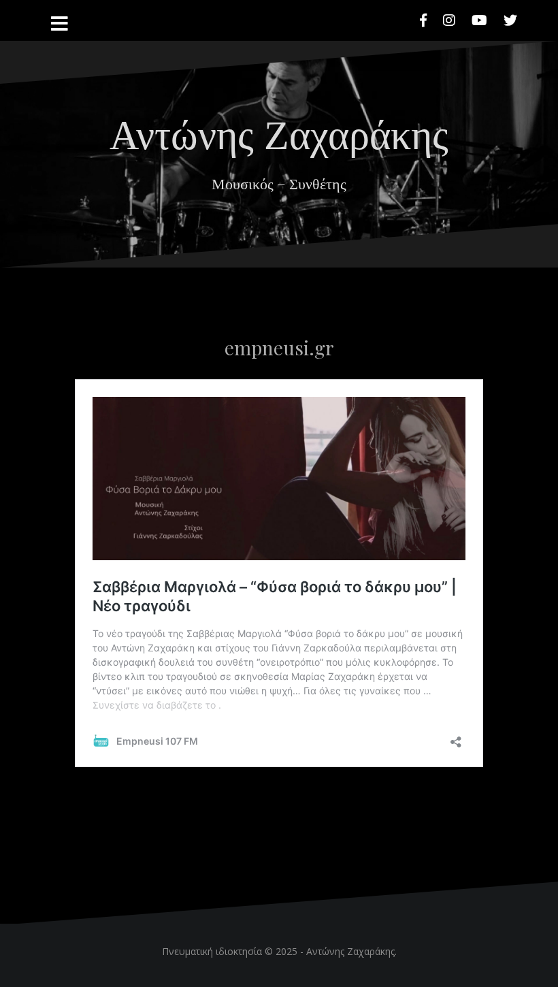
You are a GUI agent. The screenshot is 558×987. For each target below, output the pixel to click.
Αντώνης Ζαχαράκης (279, 132)
